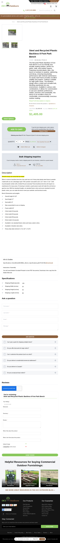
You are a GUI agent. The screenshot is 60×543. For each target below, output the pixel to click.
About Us (36, 1)
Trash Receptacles (27, 506)
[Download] (49, 263)
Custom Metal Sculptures (29, 513)
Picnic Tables (26, 511)
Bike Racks (25, 510)
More (51, 532)
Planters (45, 532)
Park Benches (26, 504)
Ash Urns (25, 515)
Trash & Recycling (18, 532)
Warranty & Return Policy (48, 510)
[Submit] (54, 10)
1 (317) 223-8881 (30, 10)
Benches (10, 532)
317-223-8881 (39, 165)
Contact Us (46, 1)
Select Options (9, 119)
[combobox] (47, 10)
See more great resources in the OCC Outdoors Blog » (30, 490)
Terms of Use (45, 513)
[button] (6, 45)
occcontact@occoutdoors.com (50, 16)
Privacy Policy (45, 511)
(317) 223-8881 (31, 18)
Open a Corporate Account (21, 164)
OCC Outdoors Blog (47, 506)
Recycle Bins (26, 508)
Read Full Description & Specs (39, 101)
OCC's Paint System (47, 508)
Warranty (41, 1)
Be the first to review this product (38, 103)
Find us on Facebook (11, 513)
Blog (32, 1)
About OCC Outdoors (47, 504)
